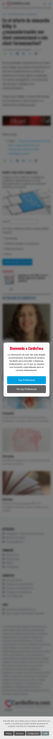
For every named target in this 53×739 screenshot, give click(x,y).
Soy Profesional (26, 380)
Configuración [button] (33, 733)
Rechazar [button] (20, 733)
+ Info (45, 733)
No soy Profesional (27, 389)
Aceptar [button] (9, 733)
